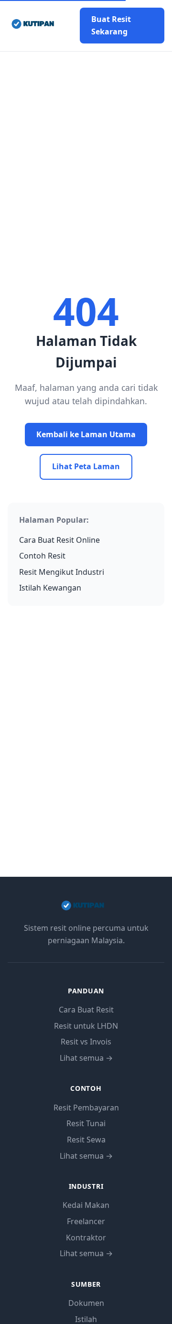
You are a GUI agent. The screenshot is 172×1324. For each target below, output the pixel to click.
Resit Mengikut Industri (61, 572)
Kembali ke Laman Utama (86, 434)
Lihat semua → (86, 1058)
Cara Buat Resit (86, 1009)
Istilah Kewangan (50, 587)
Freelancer (86, 1221)
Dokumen (86, 1303)
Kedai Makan (86, 1205)
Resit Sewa (86, 1139)
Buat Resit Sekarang (111, 25)
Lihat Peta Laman (86, 466)
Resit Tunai (86, 1123)
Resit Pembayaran (86, 1107)
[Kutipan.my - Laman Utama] (36, 25)
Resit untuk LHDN (86, 1026)
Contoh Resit (42, 555)
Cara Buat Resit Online (59, 540)
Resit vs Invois (86, 1041)
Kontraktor (86, 1237)
